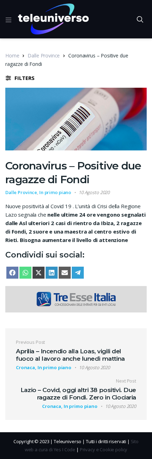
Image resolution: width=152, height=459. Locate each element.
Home (12, 55)
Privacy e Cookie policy (104, 449)
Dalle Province (44, 55)
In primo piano (55, 192)
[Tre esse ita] (76, 298)
